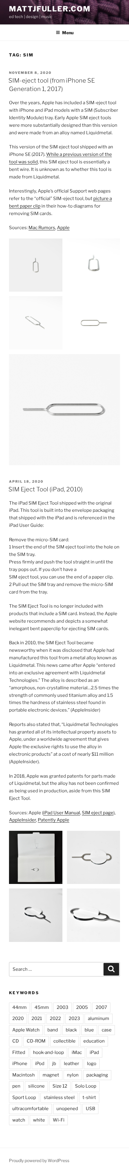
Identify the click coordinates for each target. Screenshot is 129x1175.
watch (18, 1120)
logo (91, 1063)
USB (90, 1108)
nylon (73, 1075)
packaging (97, 1075)
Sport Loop (24, 1097)
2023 (74, 1018)
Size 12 (59, 1086)
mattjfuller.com (50, 9)
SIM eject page (97, 812)
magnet (51, 1075)
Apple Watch (26, 1030)
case (107, 1030)
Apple (63, 227)
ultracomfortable (30, 1108)
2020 (18, 1018)
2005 (82, 1007)
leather (71, 1063)
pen (16, 1086)
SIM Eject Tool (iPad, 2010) (45, 489)
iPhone (19, 1063)
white (39, 1120)
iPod (39, 1063)
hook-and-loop (48, 1052)
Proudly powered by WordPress (39, 1160)
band (52, 1030)
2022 (55, 1018)
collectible (64, 1041)
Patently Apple (53, 820)
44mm (19, 1007)
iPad (94, 1052)
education (94, 1041)
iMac (77, 1052)
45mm (41, 1007)
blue (89, 1030)
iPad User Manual (61, 812)
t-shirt (89, 1097)
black (71, 1030)
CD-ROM (36, 1041)
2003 (62, 1007)
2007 (101, 1007)
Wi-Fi (58, 1120)
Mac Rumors (41, 227)
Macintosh (23, 1075)
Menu (68, 32)
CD (15, 1041)
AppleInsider (22, 820)
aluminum (98, 1018)
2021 (37, 1018)
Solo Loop (85, 1086)
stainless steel (59, 1097)
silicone (36, 1086)
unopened (67, 1108)
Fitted (18, 1052)
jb (54, 1063)
